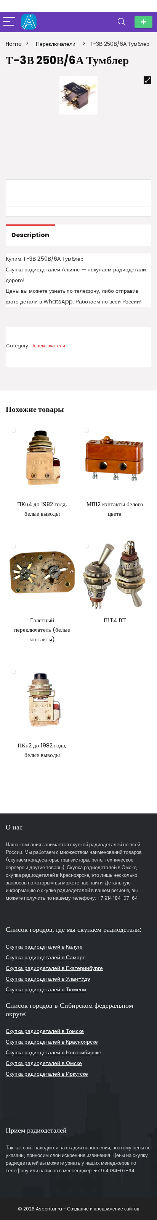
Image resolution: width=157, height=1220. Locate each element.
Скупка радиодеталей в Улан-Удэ (48, 979)
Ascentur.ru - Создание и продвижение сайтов (87, 1208)
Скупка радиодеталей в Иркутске (47, 1074)
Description (30, 235)
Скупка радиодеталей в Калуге (44, 947)
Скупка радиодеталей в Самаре (46, 957)
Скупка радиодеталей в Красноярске (52, 1042)
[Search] (121, 22)
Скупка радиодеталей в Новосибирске (53, 1052)
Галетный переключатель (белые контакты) (42, 629)
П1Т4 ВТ (115, 620)
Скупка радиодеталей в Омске (44, 1063)
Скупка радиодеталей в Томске (45, 1031)
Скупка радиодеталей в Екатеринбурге (54, 968)
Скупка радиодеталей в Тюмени (46, 989)
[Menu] (9, 22)
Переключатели (55, 44)
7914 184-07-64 (143, 22)
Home (14, 44)
